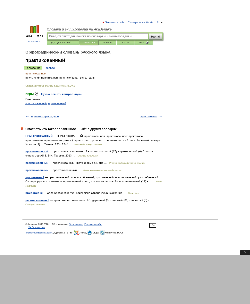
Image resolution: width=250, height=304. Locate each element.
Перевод (49, 67)
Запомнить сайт (115, 22)
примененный (57, 103)
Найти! (155, 36)
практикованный (36, 151)
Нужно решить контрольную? (61, 94)
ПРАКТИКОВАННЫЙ (39, 136)
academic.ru (34, 41)
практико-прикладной (45, 116)
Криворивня (34, 192)
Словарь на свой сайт (141, 22)
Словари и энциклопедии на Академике (79, 29)
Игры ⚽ (144, 42)
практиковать (148, 116)
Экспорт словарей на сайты (39, 233)
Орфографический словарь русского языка (63, 42)
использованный (36, 103)
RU (158, 22)
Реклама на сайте (93, 224)
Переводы (107, 42)
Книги (125, 42)
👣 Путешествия (36, 227)
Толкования (88, 42)
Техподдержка (76, 224)
